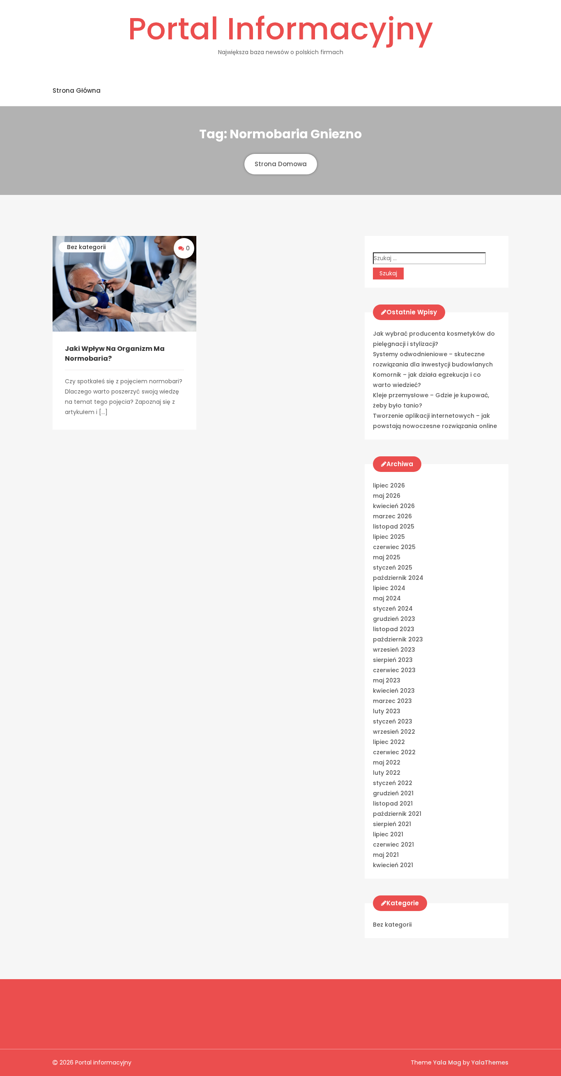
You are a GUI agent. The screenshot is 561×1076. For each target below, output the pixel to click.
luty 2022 (386, 773)
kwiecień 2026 (394, 506)
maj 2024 (387, 598)
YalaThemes (489, 1062)
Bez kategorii (86, 247)
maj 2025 (386, 557)
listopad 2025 (393, 526)
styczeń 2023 (392, 721)
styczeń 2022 (392, 783)
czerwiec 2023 (394, 670)
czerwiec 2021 (393, 844)
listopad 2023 (393, 629)
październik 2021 (397, 814)
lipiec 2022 (389, 742)
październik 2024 (398, 578)
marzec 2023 (392, 701)
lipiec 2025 (389, 537)
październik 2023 (398, 639)
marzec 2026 (392, 516)
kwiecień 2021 (393, 865)
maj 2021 (386, 855)
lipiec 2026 (389, 485)
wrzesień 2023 (394, 650)
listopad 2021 (393, 803)
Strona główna (77, 90)
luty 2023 (386, 711)
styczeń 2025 (392, 567)
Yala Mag (448, 1062)
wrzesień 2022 (394, 732)
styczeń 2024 (393, 608)
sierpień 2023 (393, 660)
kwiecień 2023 (394, 691)
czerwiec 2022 (394, 752)
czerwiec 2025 (394, 547)
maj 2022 (386, 762)
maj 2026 (386, 496)
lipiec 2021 (388, 834)
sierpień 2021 (392, 824)
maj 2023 (386, 680)
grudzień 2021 (393, 793)
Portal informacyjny (280, 28)
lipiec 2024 (389, 588)
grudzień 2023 (394, 619)
